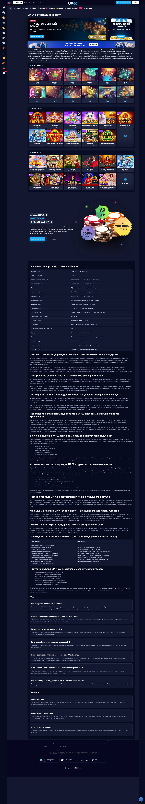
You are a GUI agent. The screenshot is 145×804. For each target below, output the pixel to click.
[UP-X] (72, 3)
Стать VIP (89, 8)
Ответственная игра (65, 743)
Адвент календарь (74, 8)
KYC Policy (63, 746)
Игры (26, 8)
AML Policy (44, 746)
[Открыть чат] (141, 799)
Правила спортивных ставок (100, 743)
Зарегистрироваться (123, 2)
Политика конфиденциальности (82, 743)
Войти (135, 2)
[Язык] (76, 768)
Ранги (53, 8)
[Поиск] (10, 8)
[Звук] (81, 768)
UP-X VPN (19, 2)
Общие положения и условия (49, 743)
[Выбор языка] (9, 3)
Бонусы (60, 8)
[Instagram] (65, 768)
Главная (18, 8)
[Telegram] (71, 768)
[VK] (68, 768)
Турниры (43, 8)
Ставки (34, 8)
